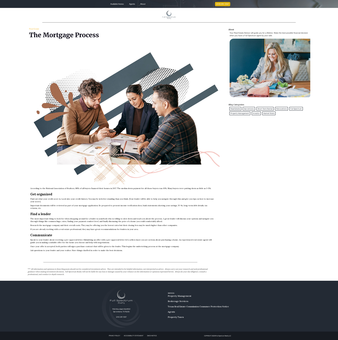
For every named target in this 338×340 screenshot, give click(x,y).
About (142, 4)
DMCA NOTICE (152, 336)
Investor (256, 113)
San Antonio (249, 109)
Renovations (281, 109)
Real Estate (235, 109)
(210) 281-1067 (222, 4)
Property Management (240, 113)
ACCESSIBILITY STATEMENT (133, 336)
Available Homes (117, 4)
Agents (132, 4)
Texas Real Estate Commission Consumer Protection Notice (198, 306)
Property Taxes (176, 317)
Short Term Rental (265, 109)
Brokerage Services (178, 301)
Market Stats (268, 113)
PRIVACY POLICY (114, 336)
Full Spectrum (296, 109)
